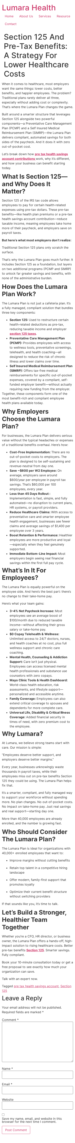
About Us (26, 16)
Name (7, 1068)
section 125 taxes (23, 334)
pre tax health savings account (36, 986)
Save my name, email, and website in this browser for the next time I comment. (32, 1120)
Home (9, 16)
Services (45, 16)
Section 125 (35, 950)
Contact (11, 24)
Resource (63, 16)
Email (7, 1084)
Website (7, 1099)
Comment (10, 1019)
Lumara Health (29, 7)
